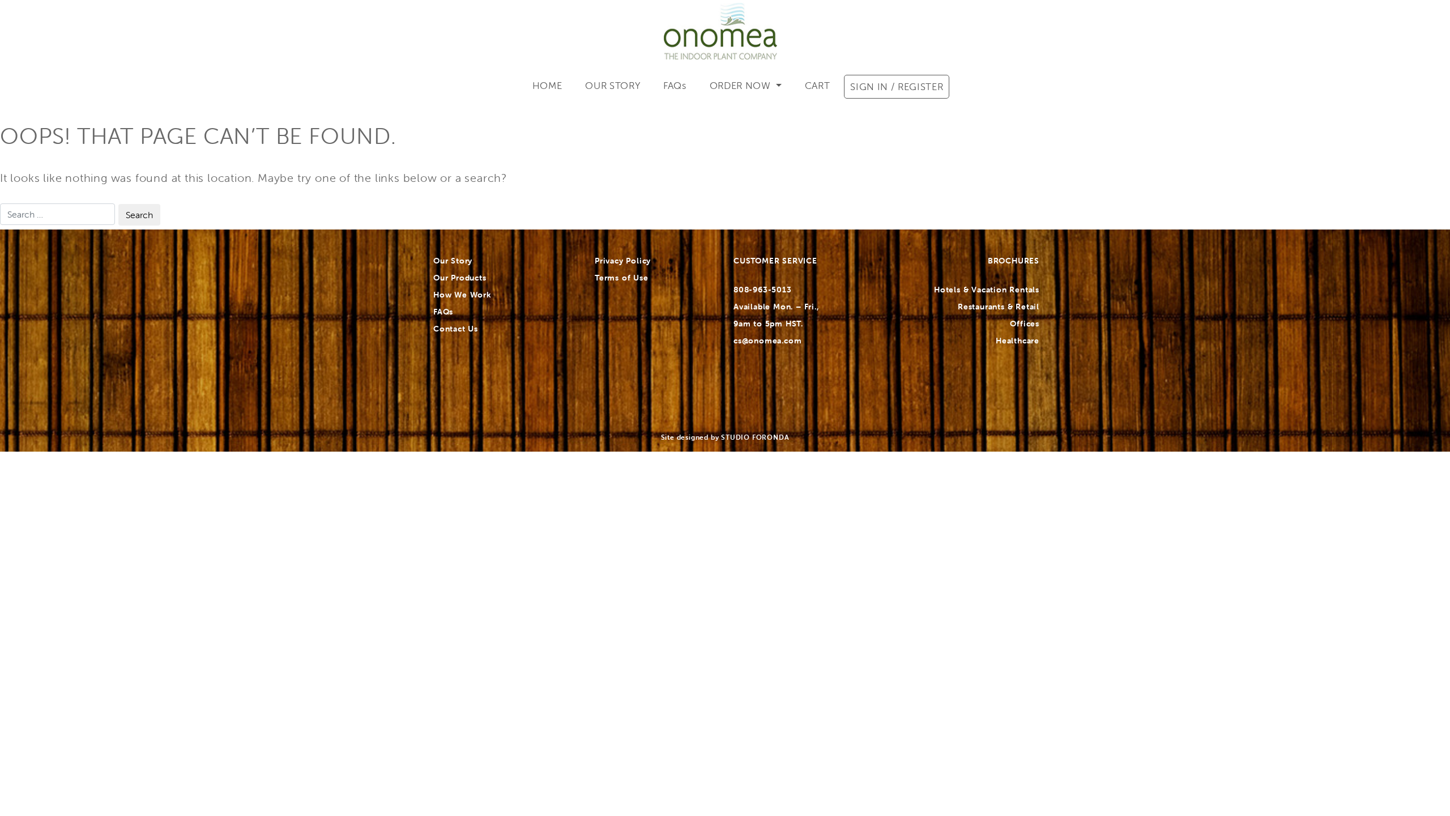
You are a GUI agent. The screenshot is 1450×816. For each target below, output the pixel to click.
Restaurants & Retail (998, 306)
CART (817, 85)
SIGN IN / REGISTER (896, 86)
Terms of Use (622, 278)
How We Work (462, 295)
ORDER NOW (742, 85)
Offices (1024, 323)
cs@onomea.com (767, 340)
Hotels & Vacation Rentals (986, 289)
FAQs (674, 85)
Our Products (460, 278)
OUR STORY (612, 85)
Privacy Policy (623, 261)
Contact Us (455, 329)
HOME (547, 85)
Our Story (452, 261)
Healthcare (1017, 340)
